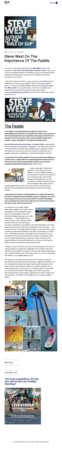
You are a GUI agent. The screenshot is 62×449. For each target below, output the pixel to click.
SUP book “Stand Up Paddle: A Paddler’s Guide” (30, 70)
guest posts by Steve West (19, 92)
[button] (20, 32)
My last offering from (24, 144)
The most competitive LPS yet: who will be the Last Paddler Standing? (22, 381)
